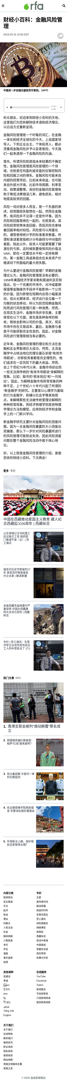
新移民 (39, 932)
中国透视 (41, 944)
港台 (5, 919)
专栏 (5, 944)
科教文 (6, 923)
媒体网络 (8, 936)
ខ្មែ (4, 998)
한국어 (6, 989)
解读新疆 (41, 906)
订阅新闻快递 (43, 998)
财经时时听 (42, 910)
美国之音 (8, 1068)
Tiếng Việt (8, 1011)
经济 (5, 910)
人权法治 (8, 927)
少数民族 (8, 940)
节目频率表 (42, 993)
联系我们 (8, 1038)
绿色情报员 (42, 923)
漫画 (5, 953)
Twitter (39, 985)
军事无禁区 (42, 914)
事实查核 (8, 957)
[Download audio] (61, 107)
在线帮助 (8, 1034)
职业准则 (8, 1046)
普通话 (6, 976)
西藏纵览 (41, 936)
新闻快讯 (8, 897)
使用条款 (8, 1055)
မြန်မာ (6, 985)
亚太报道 (8, 901)
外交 (5, 906)
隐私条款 (8, 1051)
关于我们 (8, 1029)
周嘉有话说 (42, 949)
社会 (5, 932)
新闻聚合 (41, 989)
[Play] (8, 107)
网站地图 (8, 1059)
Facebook (41, 980)
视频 (5, 962)
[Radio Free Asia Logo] (33, 5)
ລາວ (5, 993)
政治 (5, 914)
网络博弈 (41, 927)
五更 (38, 897)
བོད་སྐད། (6, 1002)
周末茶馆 (41, 953)
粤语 (5, 980)
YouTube (41, 976)
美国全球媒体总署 (12, 1064)
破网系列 (8, 1042)
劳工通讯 (41, 919)
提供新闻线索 (43, 1002)
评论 (5, 949)
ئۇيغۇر (6, 1006)
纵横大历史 (42, 957)
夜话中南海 (42, 940)
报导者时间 (42, 901)
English (7, 1015)
